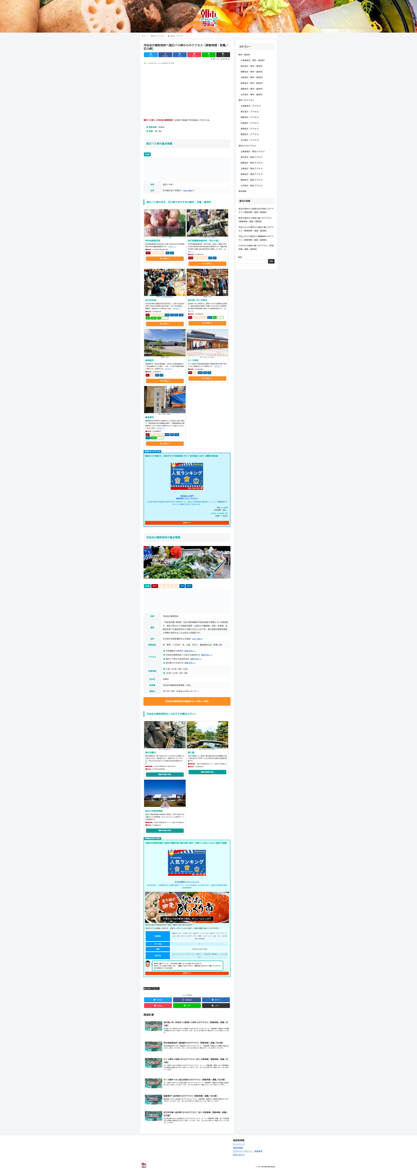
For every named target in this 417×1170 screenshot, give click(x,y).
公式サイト (187, 523)
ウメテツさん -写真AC (167, 237)
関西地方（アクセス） (250, 134)
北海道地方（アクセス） (251, 106)
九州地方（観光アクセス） (252, 186)
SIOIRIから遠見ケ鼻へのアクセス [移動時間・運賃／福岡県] (256, 247)
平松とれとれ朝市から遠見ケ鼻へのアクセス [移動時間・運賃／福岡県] (256, 229)
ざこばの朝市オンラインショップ (187, 882)
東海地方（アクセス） (250, 129)
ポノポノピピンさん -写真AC (208, 749)
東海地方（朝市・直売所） (252, 83)
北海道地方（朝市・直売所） (253, 60)
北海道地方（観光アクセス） (253, 151)
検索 (240, 257)
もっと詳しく (165, 258)
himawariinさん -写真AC (209, 237)
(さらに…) (172, 246)
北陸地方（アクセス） (152, 988)
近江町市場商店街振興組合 (167, 296)
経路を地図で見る (164, 774)
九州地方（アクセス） (250, 140)
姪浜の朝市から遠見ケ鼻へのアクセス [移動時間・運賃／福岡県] (255, 219)
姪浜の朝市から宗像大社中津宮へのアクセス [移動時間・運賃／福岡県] (256, 210)
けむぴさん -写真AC (165, 414)
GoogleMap (187, 190)
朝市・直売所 (244, 55)
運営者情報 (238, 1148)
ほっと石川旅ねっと (165, 749)
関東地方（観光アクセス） (252, 163)
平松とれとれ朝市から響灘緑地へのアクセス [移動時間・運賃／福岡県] (256, 238)
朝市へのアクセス (246, 100)
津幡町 (187, 579)
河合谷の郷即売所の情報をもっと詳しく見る (187, 701)
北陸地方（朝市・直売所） (252, 77)
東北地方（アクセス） (250, 112)
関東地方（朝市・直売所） (252, 72)
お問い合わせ (239, 1155)
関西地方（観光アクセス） (252, 180)
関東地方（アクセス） (250, 117)
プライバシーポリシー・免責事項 (247, 1151)
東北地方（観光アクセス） (252, 157)
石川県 (147, 154)
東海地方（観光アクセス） (252, 174)
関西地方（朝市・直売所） (252, 89)
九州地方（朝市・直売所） (252, 95)
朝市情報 (242, 191)
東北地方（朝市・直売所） (252, 66)
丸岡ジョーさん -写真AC (208, 357)
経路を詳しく (190, 651)
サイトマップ (239, 1144)
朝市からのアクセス (247, 146)
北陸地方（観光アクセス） (252, 169)
